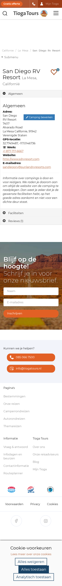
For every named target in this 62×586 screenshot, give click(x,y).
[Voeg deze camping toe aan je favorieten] (54, 72)
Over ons (39, 447)
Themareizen (12, 426)
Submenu (11, 57)
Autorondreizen (14, 418)
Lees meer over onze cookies (31, 554)
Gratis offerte (11, 3)
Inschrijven (14, 313)
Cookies (52, 504)
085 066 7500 (25, 357)
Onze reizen (11, 404)
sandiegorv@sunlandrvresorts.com (27, 167)
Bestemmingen (14, 396)
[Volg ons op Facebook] (16, 521)
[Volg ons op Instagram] (45, 521)
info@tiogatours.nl (28, 368)
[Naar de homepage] (30, 13)
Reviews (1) (15, 221)
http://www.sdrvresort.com (21, 159)
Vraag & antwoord (15, 447)
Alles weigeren (31, 561)
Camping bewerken (40, 117)
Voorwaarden (14, 504)
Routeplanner (13, 473)
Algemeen (15, 93)
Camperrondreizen (16, 411)
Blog (36, 462)
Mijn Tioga (40, 469)
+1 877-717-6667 (13, 151)
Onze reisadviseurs (46, 454)
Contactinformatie (16, 466)
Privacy (35, 504)
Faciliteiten (16, 213)
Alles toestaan (33, 569)
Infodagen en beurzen (12, 456)
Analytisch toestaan (33, 577)
